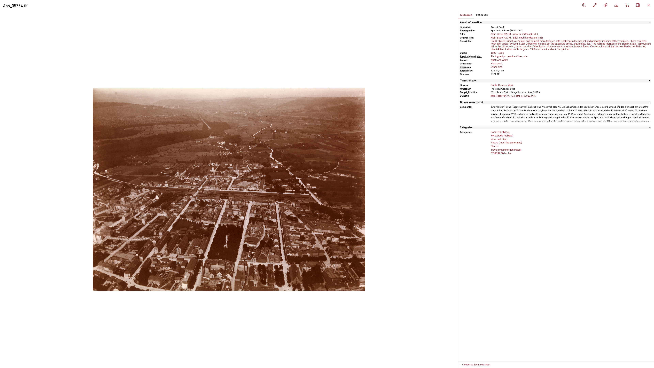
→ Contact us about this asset (474, 365)
